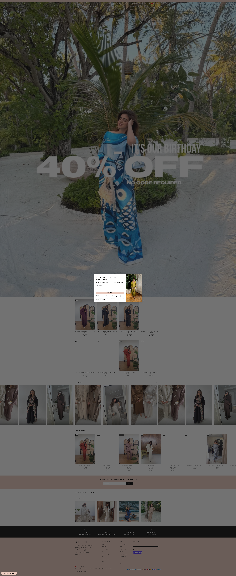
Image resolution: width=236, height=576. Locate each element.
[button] (9, 573)
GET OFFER (110, 292)
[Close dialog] (140, 275)
